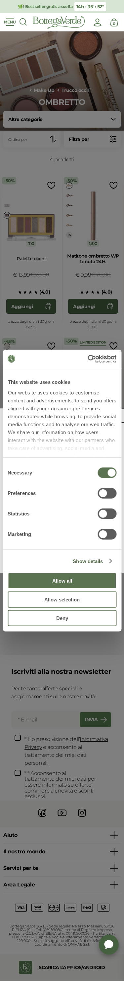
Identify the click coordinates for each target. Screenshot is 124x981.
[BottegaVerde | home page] (59, 22)
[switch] (107, 493)
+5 (69, 235)
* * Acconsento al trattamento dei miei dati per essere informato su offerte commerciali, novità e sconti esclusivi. (60, 784)
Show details (88, 561)
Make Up (44, 90)
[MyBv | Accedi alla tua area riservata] (97, 22)
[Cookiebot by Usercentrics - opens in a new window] (88, 358)
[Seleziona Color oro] (69, 225)
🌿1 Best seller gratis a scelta (45, 6)
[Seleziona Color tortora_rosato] (69, 195)
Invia (91, 719)
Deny (62, 618)
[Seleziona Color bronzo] (69, 215)
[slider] (25, 292)
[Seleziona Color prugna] (69, 205)
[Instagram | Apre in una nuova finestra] (82, 817)
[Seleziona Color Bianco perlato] (7, 346)
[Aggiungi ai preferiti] (51, 185)
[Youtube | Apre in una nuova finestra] (62, 817)
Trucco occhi (76, 90)
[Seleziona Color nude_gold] (7, 205)
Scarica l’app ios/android (72, 967)
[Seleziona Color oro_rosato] (69, 185)
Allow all (62, 581)
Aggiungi (22, 306)
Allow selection (62, 599)
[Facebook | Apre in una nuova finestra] (42, 817)
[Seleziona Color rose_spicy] (7, 215)
